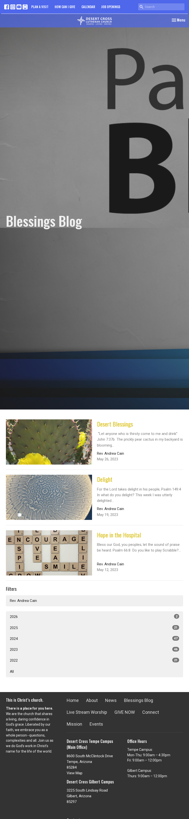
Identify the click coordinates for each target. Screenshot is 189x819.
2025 (93, 628)
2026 (93, 616)
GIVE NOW (124, 712)
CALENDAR (88, 6)
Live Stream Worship (87, 712)
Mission (74, 724)
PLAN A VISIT (39, 6)
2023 (93, 649)
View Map (74, 773)
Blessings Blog (138, 700)
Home (73, 700)
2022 (93, 660)
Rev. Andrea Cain (23, 600)
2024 (93, 638)
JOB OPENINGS (110, 6)
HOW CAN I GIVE (65, 6)
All (12, 671)
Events (96, 724)
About (92, 700)
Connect (150, 712)
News (111, 700)
